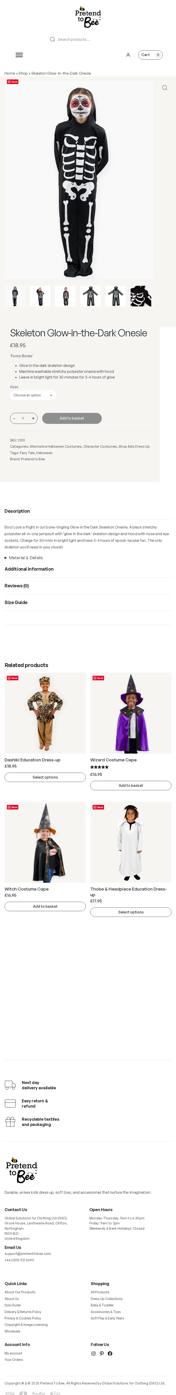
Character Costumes (100, 446)
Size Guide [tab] (16, 602)
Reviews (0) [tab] (17, 586)
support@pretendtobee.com (28, 1254)
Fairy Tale (27, 453)
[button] (165, 87)
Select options (45, 777)
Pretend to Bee (33, 459)
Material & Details (26, 557)
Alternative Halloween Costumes (56, 446)
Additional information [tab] (29, 569)
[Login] (128, 55)
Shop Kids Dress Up (134, 446)
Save (14, 81)
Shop (23, 73)
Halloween (44, 453)
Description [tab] (17, 511)
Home (10, 73)
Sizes (14, 387)
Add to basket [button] (131, 785)
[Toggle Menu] (19, 55)
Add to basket (72, 418)
